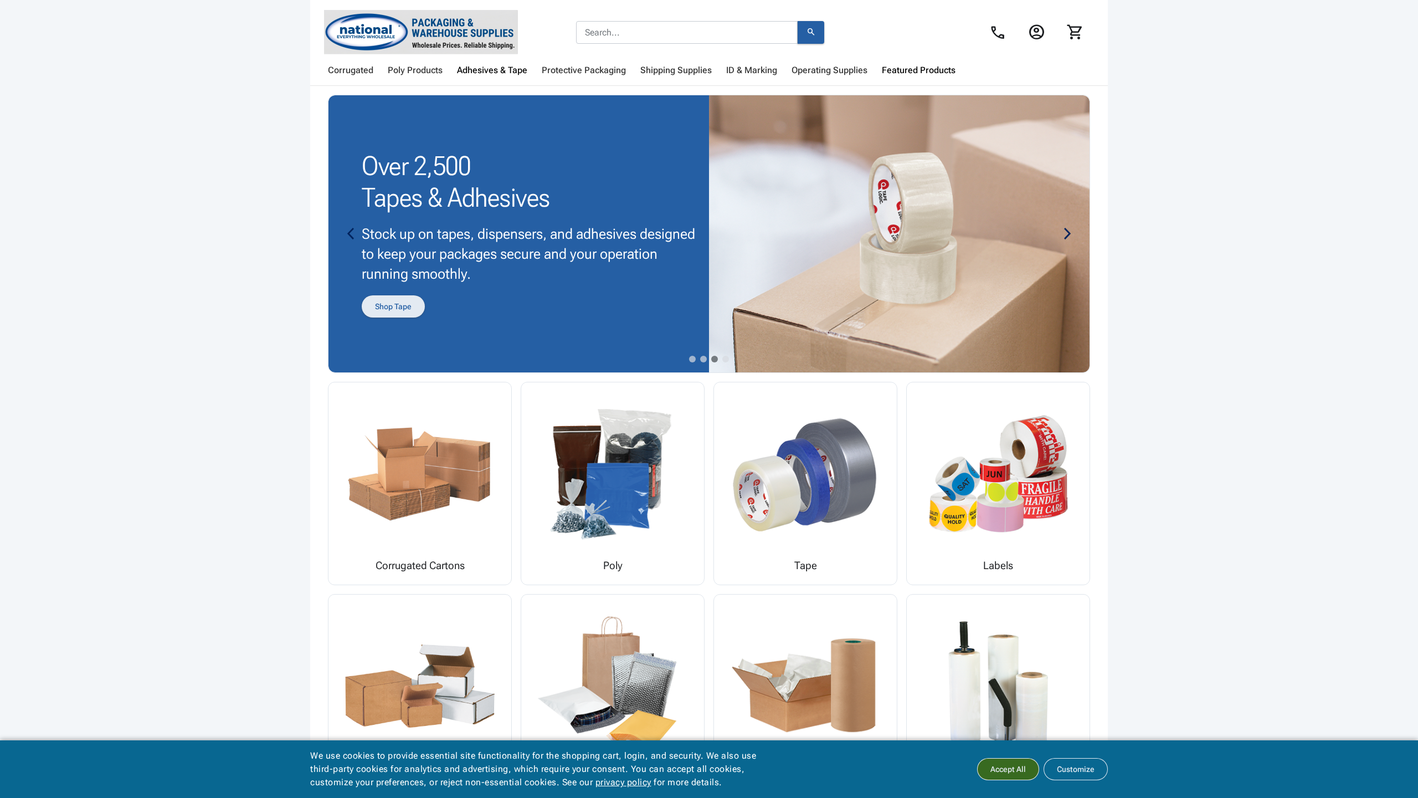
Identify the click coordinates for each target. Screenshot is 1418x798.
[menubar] (709, 70)
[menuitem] (351, 70)
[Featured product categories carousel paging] (692, 359)
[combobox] (687, 33)
